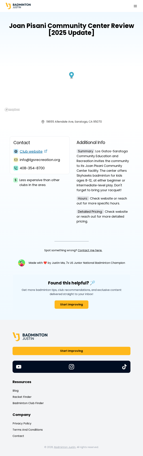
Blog (15, 391)
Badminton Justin (65, 447)
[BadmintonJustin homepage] (18, 6)
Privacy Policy (22, 423)
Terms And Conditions (28, 430)
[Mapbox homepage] (12, 110)
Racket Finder (22, 397)
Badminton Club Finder (28, 403)
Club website (31, 151)
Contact (18, 436)
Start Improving (71, 304)
